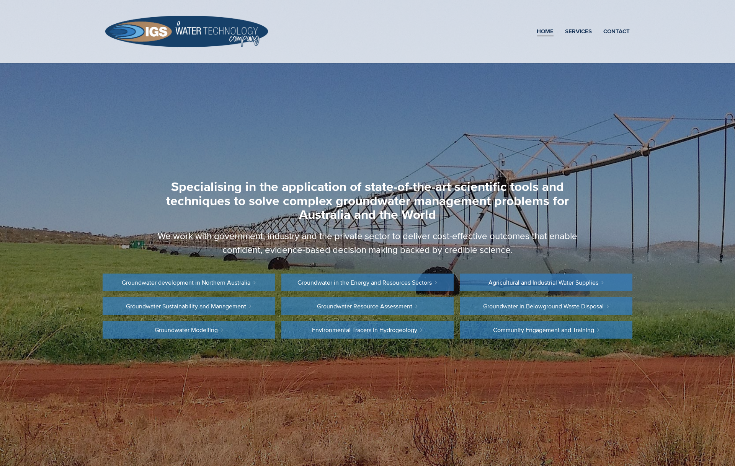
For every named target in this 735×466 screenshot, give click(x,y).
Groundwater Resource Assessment (366, 306)
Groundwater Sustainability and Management (187, 306)
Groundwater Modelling (188, 329)
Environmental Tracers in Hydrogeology (366, 329)
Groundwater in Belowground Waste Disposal (545, 306)
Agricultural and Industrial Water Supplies (544, 282)
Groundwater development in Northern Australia (187, 282)
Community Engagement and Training (545, 329)
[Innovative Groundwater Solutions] (186, 31)
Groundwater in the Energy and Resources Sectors (366, 282)
